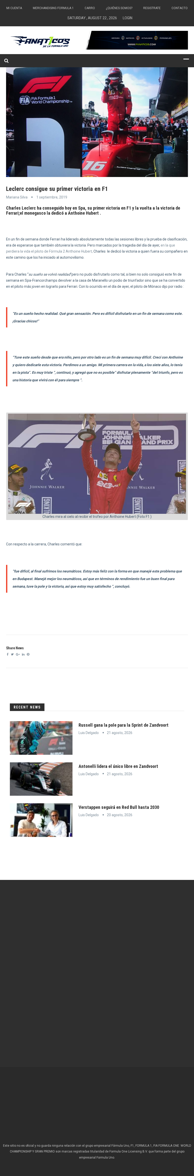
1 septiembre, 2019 (51, 197)
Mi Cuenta (14, 8)
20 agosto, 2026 (119, 815)
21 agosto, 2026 (119, 733)
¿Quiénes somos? (119, 8)
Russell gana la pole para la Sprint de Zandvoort (123, 725)
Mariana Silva (17, 197)
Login (127, 18)
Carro (90, 8)
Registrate (152, 8)
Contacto (180, 8)
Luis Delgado (89, 733)
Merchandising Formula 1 (53, 8)
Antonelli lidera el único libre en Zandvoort (118, 766)
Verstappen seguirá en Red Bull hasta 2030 (119, 807)
